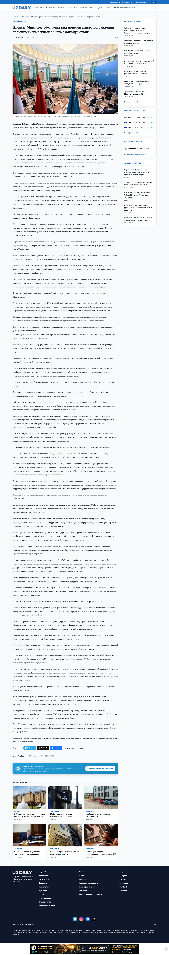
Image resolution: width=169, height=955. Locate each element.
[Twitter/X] (94, 919)
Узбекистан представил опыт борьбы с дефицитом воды (139, 42)
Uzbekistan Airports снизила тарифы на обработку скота (138, 52)
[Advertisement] (84, 949)
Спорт (92, 8)
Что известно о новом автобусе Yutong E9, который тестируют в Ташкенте (137, 195)
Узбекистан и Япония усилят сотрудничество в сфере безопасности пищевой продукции (138, 30)
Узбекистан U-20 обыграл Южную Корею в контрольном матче (138, 183)
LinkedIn (123, 891)
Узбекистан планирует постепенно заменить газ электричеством (138, 219)
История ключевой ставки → (135, 154)
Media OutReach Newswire (124, 8)
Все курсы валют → (132, 133)
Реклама (83, 891)
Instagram (123, 879)
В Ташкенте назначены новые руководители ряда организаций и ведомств (138, 207)
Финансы (61, 8)
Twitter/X (44, 748)
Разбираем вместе (142, 2)
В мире (109, 8)
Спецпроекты (127, 2)
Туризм (100, 8)
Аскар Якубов (18, 37)
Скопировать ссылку (75, 748)
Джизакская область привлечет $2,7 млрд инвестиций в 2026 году (139, 62)
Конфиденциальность (88, 883)
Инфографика (115, 2)
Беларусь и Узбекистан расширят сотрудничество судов (137, 82)
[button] (155, 8)
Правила (83, 879)
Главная (16, 17)
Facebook (57, 748)
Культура (83, 8)
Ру (153, 2)
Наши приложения (87, 887)
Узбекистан (39, 8)
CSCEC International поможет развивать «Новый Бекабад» (135, 72)
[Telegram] (75, 919)
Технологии (72, 8)
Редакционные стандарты (90, 894)
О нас (81, 876)
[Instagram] (81, 919)
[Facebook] (87, 919)
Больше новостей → (132, 102)
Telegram (30, 748)
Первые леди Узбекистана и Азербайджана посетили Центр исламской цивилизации (136, 172)
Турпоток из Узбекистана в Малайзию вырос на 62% (135, 93)
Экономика (50, 8)
